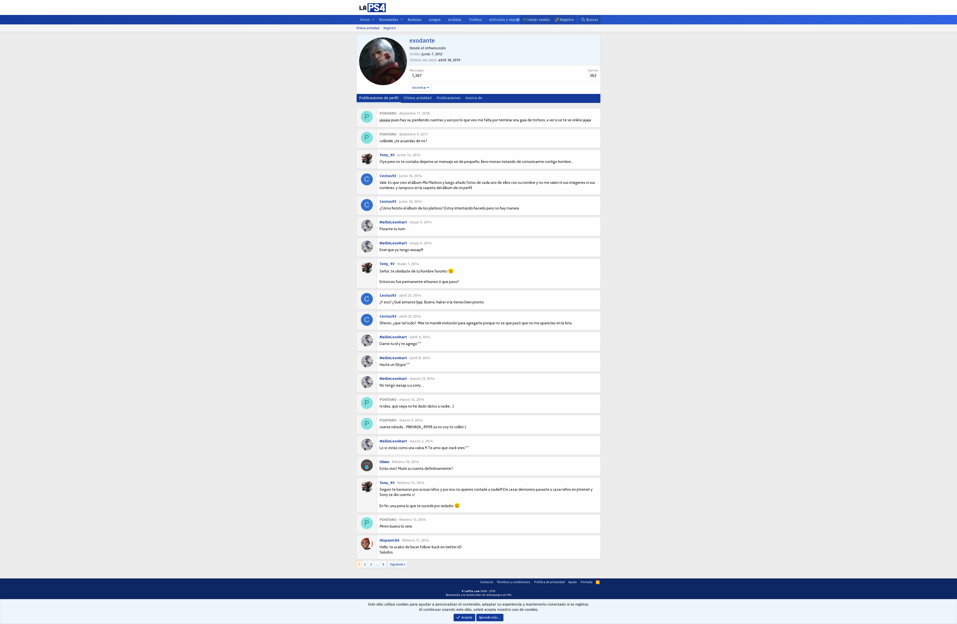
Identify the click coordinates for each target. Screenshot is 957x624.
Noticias (414, 19)
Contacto (486, 582)
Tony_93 (387, 155)
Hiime (384, 462)
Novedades (388, 19)
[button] (373, 19)
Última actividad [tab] (417, 98)
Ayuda (572, 582)
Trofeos (475, 19)
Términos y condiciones (513, 582)
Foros (365, 19)
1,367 (417, 75)
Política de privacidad (549, 582)
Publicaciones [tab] (449, 98)
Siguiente (396, 564)
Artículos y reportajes (508, 19)
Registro (389, 28)
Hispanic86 (389, 540)
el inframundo (433, 48)
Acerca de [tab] (474, 98)
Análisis (454, 19)
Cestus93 (388, 176)
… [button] (377, 564)
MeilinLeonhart (393, 222)
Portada (586, 582)
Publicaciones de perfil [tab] (379, 98)
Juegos (435, 19)
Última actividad (367, 28)
